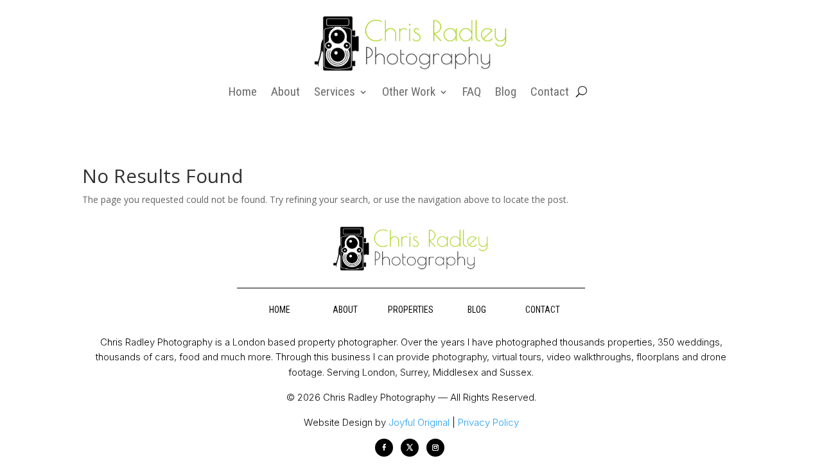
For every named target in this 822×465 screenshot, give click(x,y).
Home (243, 93)
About (285, 93)
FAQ (471, 93)
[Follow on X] (410, 448)
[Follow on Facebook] (384, 448)
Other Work (408, 93)
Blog (505, 93)
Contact (549, 93)
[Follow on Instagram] (435, 448)
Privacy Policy (488, 422)
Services (334, 93)
